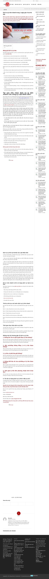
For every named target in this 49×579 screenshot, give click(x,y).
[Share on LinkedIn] (22, 503)
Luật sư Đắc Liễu (17, 557)
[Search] (8, 9)
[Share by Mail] (29, 503)
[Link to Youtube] (45, 1)
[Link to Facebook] (41, 1)
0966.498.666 (38, 554)
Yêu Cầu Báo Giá (17, 569)
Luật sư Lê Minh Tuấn (18, 560)
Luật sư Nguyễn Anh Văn (18, 561)
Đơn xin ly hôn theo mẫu (8, 298)
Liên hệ (15, 553)
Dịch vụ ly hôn (39, 19)
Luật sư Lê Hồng (17, 558)
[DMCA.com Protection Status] (34, 576)
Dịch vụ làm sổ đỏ (40, 14)
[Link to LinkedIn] (43, 1)
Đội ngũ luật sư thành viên (19, 550)
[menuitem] (6, 4)
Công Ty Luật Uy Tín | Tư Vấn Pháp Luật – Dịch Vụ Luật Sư (19, 545)
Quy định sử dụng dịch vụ (19, 565)
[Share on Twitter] (7, 503)
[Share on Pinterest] (14, 503)
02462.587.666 (39, 553)
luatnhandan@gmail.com (40, 550)
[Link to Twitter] (40, 1)
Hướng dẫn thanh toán (18, 551)
